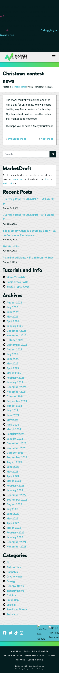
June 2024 (13, 415)
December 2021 (16, 542)
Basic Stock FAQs (17, 282)
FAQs (27, 651)
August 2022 (14, 504)
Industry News (15, 590)
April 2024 (13, 424)
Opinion (11, 595)
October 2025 (15, 340)
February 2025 (15, 377)
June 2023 (13, 466)
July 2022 (12, 509)
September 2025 (17, 344)
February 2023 (15, 485)
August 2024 (14, 405)
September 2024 (17, 401)
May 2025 (12, 363)
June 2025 (13, 359)
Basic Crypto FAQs (18, 286)
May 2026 (12, 316)
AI (8, 562)
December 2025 (16, 330)
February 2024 (15, 434)
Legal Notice (35, 660)
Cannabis (12, 572)
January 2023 (15, 490)
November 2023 (16, 448)
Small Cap (13, 600)
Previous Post (17, 138)
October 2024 (15, 396)
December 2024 (16, 387)
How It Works (40, 651)
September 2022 (17, 499)
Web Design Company (22, 669)
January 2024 (15, 438)
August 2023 (14, 462)
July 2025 (12, 354)
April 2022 (13, 523)
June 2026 (13, 312)
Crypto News (14, 576)
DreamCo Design (38, 669)
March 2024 (14, 429)
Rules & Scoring (13, 655)
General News (19, 87)
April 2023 (13, 476)
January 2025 (15, 382)
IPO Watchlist (11, 246)
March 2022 (14, 527)
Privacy (20, 660)
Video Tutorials (16, 277)
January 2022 (15, 537)
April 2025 (13, 368)
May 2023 (12, 471)
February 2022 (15, 532)
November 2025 (16, 335)
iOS (47, 179)
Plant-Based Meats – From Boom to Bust (28, 257)
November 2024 (16, 391)
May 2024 (12, 420)
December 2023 (16, 443)
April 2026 (13, 321)
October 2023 (15, 452)
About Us (16, 651)
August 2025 (14, 349)
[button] (53, 57)
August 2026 (14, 302)
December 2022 (16, 495)
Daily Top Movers (35, 655)
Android (7, 183)
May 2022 (12, 518)
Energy (11, 581)
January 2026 (15, 326)
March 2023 (14, 480)
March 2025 (14, 373)
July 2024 (12, 410)
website (17, 179)
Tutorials (12, 614)
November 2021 (16, 546)
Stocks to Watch (17, 609)
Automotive (14, 567)
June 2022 (13, 513)
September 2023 (17, 457)
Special (11, 604)
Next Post (47, 138)
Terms (51, 655)
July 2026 (12, 307)
